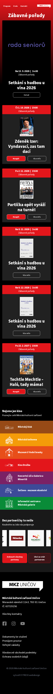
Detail (26, 95)
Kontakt (23, 6)
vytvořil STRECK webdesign (26, 675)
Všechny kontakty (12, 614)
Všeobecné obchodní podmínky (19, 652)
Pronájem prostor (12, 641)
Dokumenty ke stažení (14, 637)
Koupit (16, 159)
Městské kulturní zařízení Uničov (30, 668)
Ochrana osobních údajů (15, 657)
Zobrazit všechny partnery (15, 558)
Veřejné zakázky (11, 645)
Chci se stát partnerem (39, 558)
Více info (37, 159)
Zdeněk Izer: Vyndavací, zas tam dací (26, 146)
